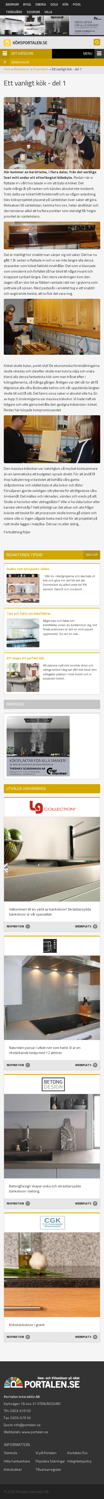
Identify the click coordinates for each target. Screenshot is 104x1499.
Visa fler (92, 555)
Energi (41, 4)
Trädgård (14, 11)
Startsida (10, 1452)
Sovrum (33, 11)
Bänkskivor (22, 69)
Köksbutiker (13, 1469)
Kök (65, 4)
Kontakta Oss (77, 1452)
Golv (54, 4)
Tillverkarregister (48, 1469)
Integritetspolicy (79, 1461)
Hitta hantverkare (17, 1461)
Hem (7, 69)
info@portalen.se (27, 1424)
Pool (77, 4)
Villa (48, 11)
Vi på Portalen (46, 1452)
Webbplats (83, 926)
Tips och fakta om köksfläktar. (29, 613)
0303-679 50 (20, 1410)
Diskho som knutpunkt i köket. (28, 568)
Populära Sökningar (50, 1461)
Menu (87, 53)
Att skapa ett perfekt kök (25, 658)
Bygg (27, 4)
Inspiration (40, 69)
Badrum (12, 4)
